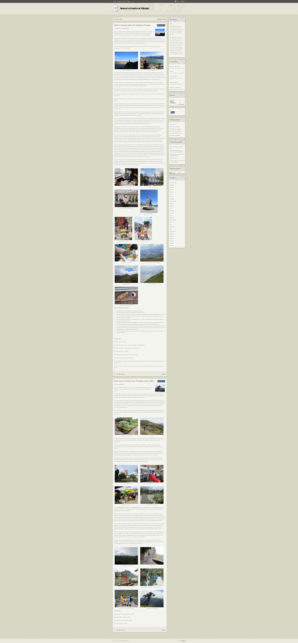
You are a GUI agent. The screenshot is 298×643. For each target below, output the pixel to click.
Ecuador (122, 374)
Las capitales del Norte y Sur (176, 133)
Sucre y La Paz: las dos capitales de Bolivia (176, 151)
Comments (183, 1)
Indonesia (172, 210)
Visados (171, 245)
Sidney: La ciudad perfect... (175, 87)
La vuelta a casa (173, 124)
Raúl (119, 374)
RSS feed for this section (161, 19)
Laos (171, 215)
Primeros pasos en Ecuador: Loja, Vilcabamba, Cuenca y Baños (134, 381)
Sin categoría (172, 231)
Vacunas (171, 71)
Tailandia (172, 236)
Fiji (170, 208)
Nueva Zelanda (173, 220)
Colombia (172, 199)
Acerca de (119, 1)
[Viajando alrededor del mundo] (132, 12)
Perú (171, 224)
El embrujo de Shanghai (175, 135)
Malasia (171, 217)
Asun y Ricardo (173, 146)
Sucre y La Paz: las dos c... (175, 66)
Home (114, 1)
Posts (178, 1)
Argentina (172, 185)
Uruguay (171, 238)
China (171, 196)
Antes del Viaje (173, 182)
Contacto (128, 1)
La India (171, 213)
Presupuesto (172, 227)
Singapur (172, 234)
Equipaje (172, 206)
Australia (172, 187)
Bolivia (171, 189)
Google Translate (181, 104)
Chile (171, 194)
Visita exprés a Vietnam (175, 126)
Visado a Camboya (174, 76)
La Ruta (123, 1)
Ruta (171, 229)
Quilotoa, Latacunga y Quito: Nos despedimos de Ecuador (132, 25)
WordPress (183, 640)
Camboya (172, 192)
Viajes (171, 158)
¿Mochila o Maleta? (174, 82)
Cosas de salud (173, 201)
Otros (171, 222)
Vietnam (171, 243)
